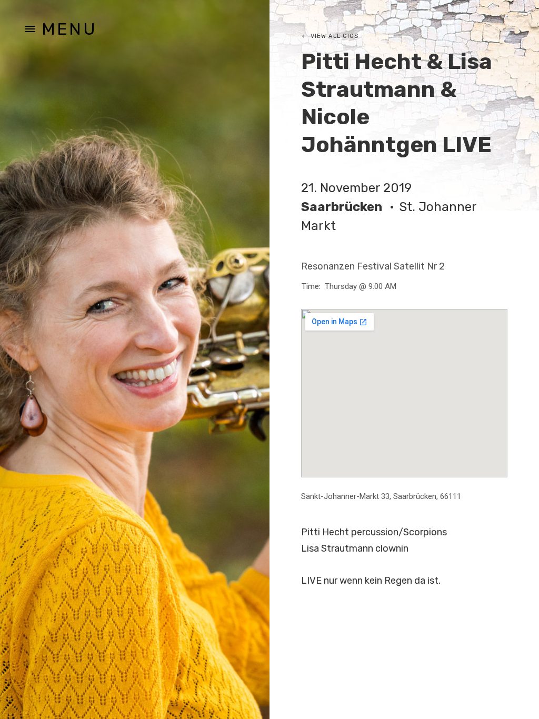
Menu (69, 29)
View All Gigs (334, 36)
